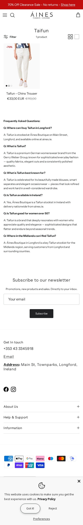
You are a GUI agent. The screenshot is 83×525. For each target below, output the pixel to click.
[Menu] (5, 15)
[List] (76, 36)
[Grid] (70, 36)
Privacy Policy (47, 499)
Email (9, 356)
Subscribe (41, 313)
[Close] (79, 481)
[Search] (14, 15)
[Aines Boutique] (42, 15)
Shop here (68, 5)
